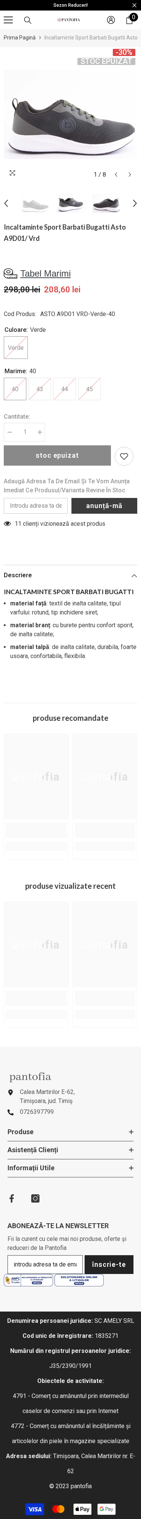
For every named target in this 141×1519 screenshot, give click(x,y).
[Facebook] (12, 1198)
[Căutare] (27, 20)
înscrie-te (109, 1264)
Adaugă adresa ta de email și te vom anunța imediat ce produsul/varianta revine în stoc (67, 486)
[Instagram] (35, 1198)
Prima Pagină (20, 38)
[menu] (8, 19)
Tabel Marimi (45, 273)
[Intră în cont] (111, 20)
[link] (36, 830)
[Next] (129, 174)
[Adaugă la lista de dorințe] (124, 456)
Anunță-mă (104, 506)
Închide (134, 5)
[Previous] (116, 174)
